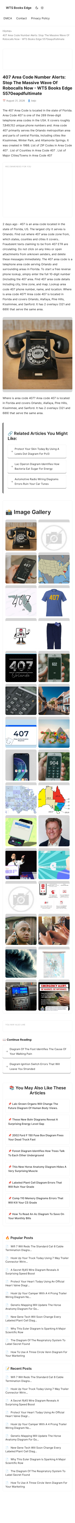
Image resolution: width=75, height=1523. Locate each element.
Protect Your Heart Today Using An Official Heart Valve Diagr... (34, 1283)
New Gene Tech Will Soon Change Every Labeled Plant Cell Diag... (33, 1318)
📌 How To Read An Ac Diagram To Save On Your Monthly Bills (36, 1216)
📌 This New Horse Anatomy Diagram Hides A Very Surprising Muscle (37, 1169)
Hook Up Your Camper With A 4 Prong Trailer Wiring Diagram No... (36, 1295)
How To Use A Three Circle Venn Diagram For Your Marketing (36, 1353)
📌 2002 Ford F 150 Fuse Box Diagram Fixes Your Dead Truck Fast (35, 1137)
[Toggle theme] (39, 8)
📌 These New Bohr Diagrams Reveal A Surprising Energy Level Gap (33, 1121)
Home (6, 31)
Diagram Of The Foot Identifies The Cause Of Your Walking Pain (38, 1051)
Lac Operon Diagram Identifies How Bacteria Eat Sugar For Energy (37, 466)
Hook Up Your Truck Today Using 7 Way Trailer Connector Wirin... (37, 1259)
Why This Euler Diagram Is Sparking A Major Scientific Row (35, 1330)
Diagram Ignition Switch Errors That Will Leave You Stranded (35, 1066)
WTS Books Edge (18, 8)
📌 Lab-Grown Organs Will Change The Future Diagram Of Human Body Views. (33, 1106)
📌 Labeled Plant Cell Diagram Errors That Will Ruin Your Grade (35, 1184)
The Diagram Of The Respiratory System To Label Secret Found (35, 1342)
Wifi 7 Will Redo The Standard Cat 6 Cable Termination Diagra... (34, 1248)
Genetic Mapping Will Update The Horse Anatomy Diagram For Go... (33, 1306)
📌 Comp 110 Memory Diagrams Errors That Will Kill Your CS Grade (35, 1200)
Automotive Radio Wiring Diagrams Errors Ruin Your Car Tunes (36, 481)
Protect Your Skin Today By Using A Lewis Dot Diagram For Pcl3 (37, 451)
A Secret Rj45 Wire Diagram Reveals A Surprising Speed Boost (32, 1271)
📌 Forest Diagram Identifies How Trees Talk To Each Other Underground (36, 1153)
